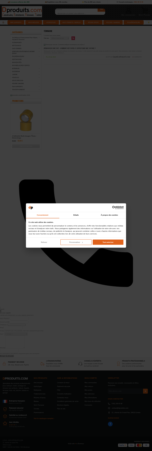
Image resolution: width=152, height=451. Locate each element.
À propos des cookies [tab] (109, 215)
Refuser (44, 242)
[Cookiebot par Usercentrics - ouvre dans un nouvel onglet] (114, 207)
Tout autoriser (108, 242)
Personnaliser (74, 242)
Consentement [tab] (42, 215)
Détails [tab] (76, 215)
